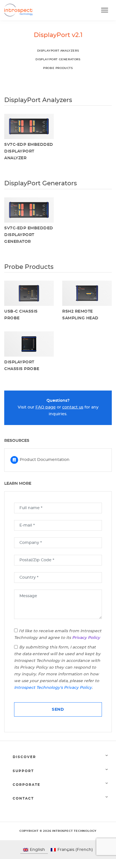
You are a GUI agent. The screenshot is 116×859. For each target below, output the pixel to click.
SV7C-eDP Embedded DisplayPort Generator (28, 235)
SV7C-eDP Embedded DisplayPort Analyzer (28, 151)
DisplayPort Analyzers (58, 50)
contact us (72, 407)
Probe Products (58, 68)
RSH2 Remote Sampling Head (80, 315)
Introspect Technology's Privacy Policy (53, 688)
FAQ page (45, 407)
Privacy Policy (86, 638)
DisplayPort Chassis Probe (21, 365)
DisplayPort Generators (57, 59)
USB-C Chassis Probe (21, 315)
